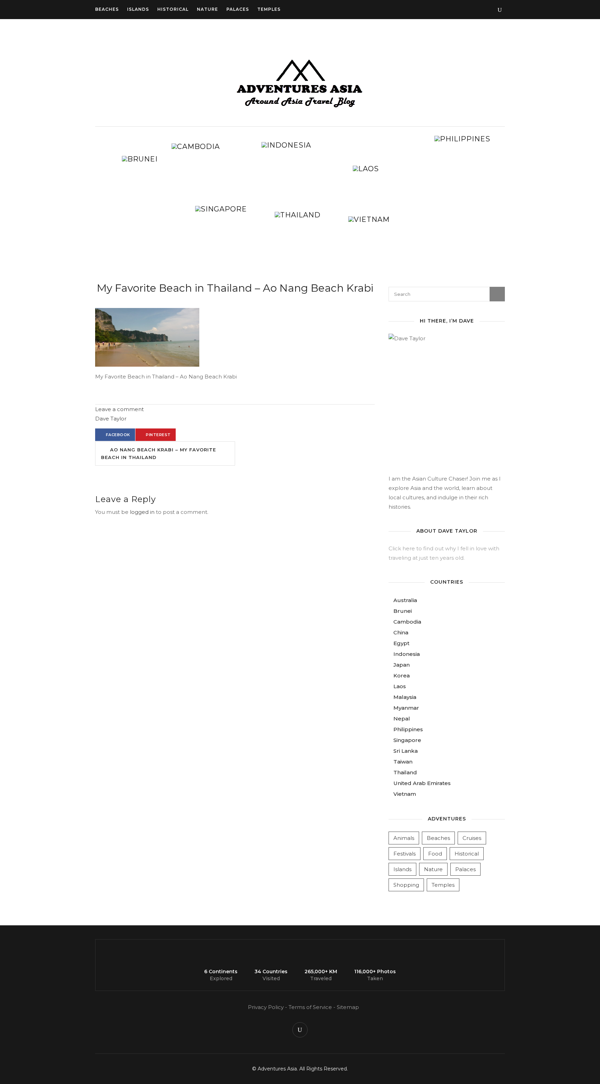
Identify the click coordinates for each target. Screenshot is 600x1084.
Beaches (107, 9)
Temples (269, 9)
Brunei (402, 611)
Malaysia (404, 697)
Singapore (407, 740)
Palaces (237, 9)
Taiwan (402, 761)
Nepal (401, 718)
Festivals (404, 853)
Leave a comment (119, 409)
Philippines (408, 729)
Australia (405, 600)
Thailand (405, 772)
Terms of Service (310, 1007)
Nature (207, 9)
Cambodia (407, 621)
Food (435, 853)
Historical (173, 9)
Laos (399, 686)
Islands (138, 9)
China (400, 632)
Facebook (118, 434)
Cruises (471, 838)
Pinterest (158, 434)
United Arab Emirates (422, 783)
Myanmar (406, 707)
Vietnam (404, 794)
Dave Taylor (110, 418)
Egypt (401, 643)
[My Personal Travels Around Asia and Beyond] (300, 108)
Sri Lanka (405, 751)
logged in (142, 512)
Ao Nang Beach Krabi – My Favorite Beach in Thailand (158, 453)
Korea (401, 675)
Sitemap (348, 1007)
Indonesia (406, 654)
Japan (401, 664)
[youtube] (300, 1029)
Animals (403, 838)
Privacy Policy (266, 1007)
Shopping (406, 885)
